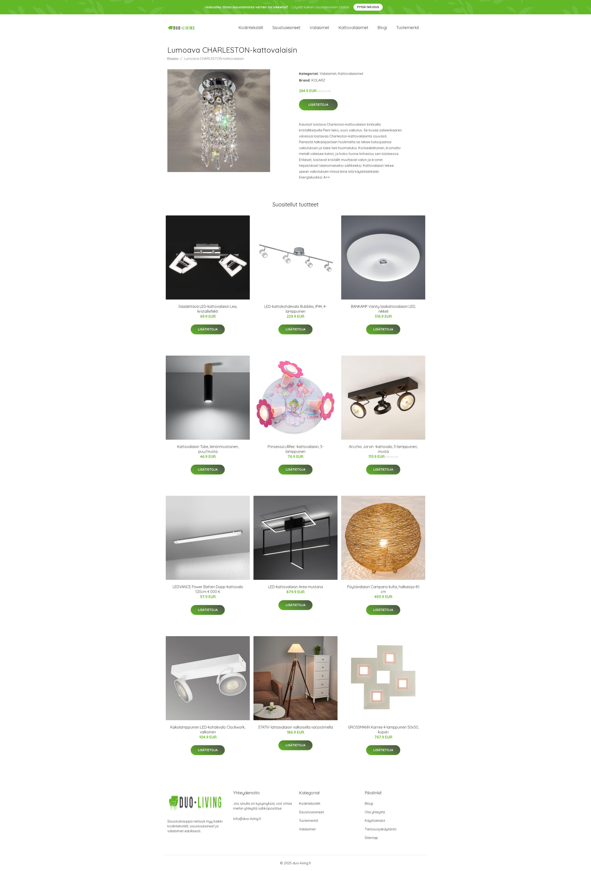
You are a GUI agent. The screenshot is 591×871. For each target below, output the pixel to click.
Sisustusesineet (286, 27)
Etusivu (172, 58)
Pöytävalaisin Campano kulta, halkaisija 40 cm (383, 589)
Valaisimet (319, 27)
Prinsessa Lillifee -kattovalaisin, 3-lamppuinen (295, 449)
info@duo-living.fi (247, 819)
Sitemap (371, 837)
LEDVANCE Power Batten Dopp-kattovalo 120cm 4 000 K (208, 589)
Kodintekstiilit (250, 27)
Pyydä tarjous (368, 7)
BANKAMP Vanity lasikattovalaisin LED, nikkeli (383, 309)
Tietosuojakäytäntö (380, 829)
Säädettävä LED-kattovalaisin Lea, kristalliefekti (207, 309)
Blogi (382, 27)
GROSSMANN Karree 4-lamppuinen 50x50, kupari (383, 729)
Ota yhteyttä (375, 812)
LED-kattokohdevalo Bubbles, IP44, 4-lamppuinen (295, 309)
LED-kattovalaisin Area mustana (295, 586)
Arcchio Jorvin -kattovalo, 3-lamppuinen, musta (383, 449)
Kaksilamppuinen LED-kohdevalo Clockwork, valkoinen (207, 729)
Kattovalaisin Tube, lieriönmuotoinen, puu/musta (208, 449)
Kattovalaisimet (353, 27)
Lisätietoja (318, 105)
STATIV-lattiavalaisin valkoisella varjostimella (295, 727)
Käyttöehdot (375, 820)
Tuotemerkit (407, 27)
